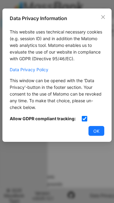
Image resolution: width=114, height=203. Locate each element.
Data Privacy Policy (29, 69)
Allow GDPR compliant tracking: (43, 118)
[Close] (103, 17)
